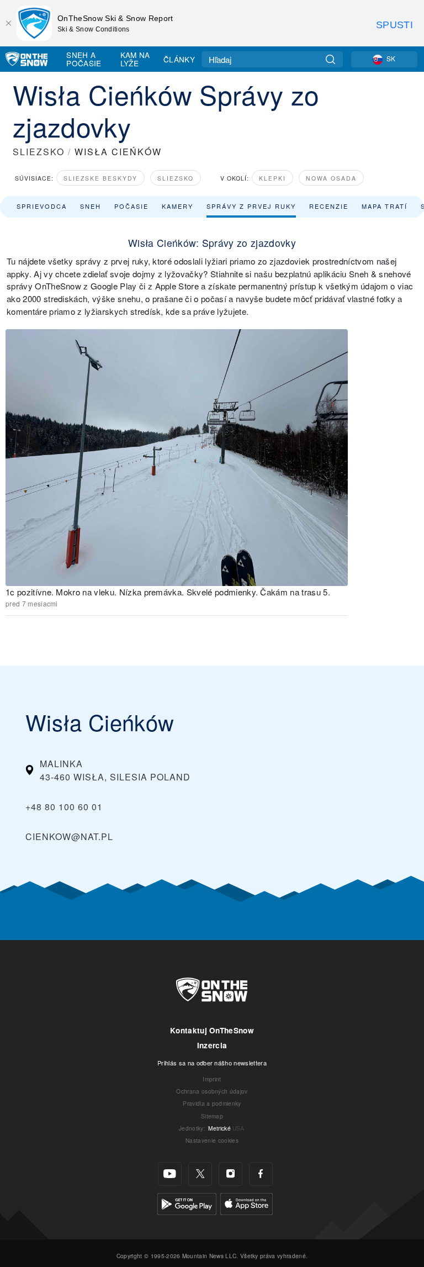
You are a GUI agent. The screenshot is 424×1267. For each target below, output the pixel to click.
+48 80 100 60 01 (64, 806)
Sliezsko (175, 178)
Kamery (177, 206)
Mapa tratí (384, 206)
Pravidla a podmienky (212, 1103)
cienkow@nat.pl (69, 836)
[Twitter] (200, 1174)
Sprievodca (42, 206)
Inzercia (212, 1045)
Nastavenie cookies (212, 1140)
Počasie (131, 206)
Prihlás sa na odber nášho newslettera (212, 1062)
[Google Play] (186, 1202)
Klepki (272, 178)
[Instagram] (230, 1174)
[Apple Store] (246, 1202)
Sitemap (212, 1116)
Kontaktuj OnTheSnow (212, 1030)
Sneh (90, 206)
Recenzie (328, 206)
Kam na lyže (135, 58)
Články (179, 59)
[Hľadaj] (330, 59)
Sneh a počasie (83, 58)
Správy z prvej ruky (251, 206)
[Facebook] (261, 1174)
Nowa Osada (331, 178)
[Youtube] (170, 1174)
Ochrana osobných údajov (211, 1091)
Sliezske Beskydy (100, 178)
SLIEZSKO (39, 151)
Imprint (212, 1079)
